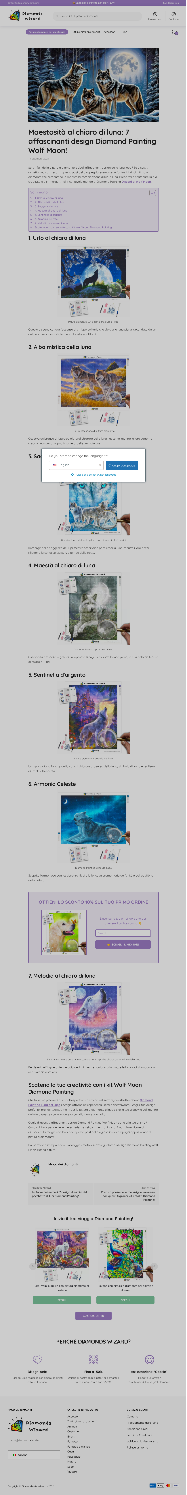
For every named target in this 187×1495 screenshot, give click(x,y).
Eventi (71, 1436)
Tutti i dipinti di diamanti (82, 1421)
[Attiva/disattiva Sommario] (151, 193)
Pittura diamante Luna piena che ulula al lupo (93, 321)
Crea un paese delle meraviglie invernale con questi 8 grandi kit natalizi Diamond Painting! (128, 1196)
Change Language (120, 465)
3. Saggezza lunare (46, 206)
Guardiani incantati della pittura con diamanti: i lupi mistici (93, 540)
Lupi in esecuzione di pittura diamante (93, 430)
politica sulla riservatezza (142, 1441)
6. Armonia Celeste (46, 219)
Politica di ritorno (137, 1447)
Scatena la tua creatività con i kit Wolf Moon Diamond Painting (73, 227)
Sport (70, 1466)
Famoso (72, 1441)
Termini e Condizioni (139, 1435)
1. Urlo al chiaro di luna (49, 198)
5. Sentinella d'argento (48, 214)
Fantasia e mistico (78, 1446)
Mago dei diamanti (63, 1164)
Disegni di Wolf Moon (136, 181)
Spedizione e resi (137, 1428)
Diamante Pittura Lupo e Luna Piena (93, 649)
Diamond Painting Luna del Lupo (93, 867)
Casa (70, 1451)
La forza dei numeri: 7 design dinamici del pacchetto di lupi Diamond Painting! (59, 1194)
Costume (73, 1431)
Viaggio (72, 1471)
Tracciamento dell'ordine (142, 1422)
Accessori (73, 1416)
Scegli (62, 1300)
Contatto (174, 19)
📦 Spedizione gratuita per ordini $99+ (93, 2)
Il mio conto (155, 19)
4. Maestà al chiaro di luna (51, 210)
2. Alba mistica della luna (50, 202)
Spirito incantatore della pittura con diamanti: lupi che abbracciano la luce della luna (93, 1059)
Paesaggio (74, 1456)
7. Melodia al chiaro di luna (51, 223)
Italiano (22, 1455)
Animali (72, 1426)
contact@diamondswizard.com (23, 2)
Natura (71, 1461)
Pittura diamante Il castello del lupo (93, 758)
